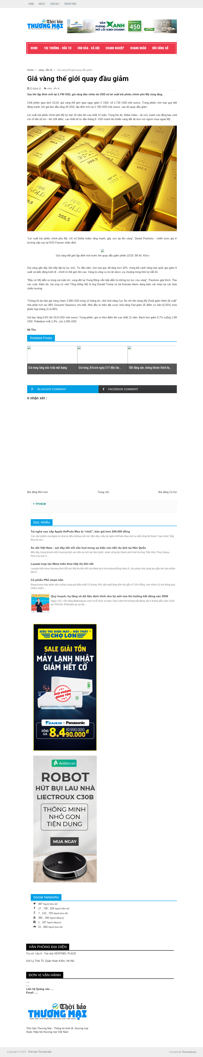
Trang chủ (103, 492)
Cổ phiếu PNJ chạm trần (47, 579)
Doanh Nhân (138, 48)
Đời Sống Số (160, 48)
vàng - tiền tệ (53, 88)
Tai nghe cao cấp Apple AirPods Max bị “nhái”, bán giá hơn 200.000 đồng (80, 531)
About (42, 3)
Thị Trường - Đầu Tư (57, 48)
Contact (55, 3)
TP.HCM (40, 504)
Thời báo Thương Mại (40, 1051)
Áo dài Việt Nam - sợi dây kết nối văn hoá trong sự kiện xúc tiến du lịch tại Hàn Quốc (88, 547)
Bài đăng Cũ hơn (168, 492)
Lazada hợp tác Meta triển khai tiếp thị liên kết (62, 563)
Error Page (70, 3)
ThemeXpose (189, 1052)
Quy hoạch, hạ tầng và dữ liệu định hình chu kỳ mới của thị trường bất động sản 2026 (109, 596)
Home (31, 3)
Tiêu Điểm (37, 57)
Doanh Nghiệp (115, 48)
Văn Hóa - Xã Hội (89, 48)
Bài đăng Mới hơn (37, 492)
